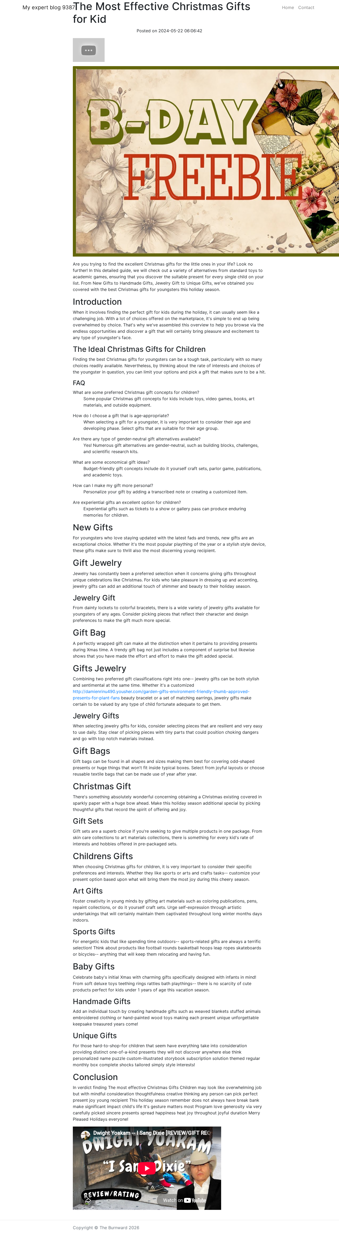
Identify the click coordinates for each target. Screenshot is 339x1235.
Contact (306, 7)
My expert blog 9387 (49, 7)
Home (288, 7)
